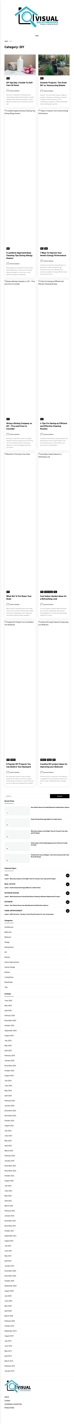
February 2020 (10, 1321)
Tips (46, 248)
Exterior (13, 759)
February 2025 (10, 1055)
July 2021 (8, 1246)
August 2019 (9, 1336)
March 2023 (9, 1151)
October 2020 (9, 1281)
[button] (37, 36)
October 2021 (9, 1231)
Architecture (9, 927)
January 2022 (9, 1216)
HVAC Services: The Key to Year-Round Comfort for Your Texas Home (32, 914)
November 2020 (10, 1276)
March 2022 (9, 1206)
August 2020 (9, 1291)
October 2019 (9, 1326)
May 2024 (8, 1091)
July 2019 (8, 1341)
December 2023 (10, 1111)
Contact (7, 1400)
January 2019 (9, 1371)
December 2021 (10, 1221)
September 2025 (11, 1031)
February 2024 (10, 1101)
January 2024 (9, 1106)
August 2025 (9, 1036)
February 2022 (10, 1211)
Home (7, 1397)
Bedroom (43, 759)
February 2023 (10, 1156)
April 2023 (8, 1146)
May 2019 (8, 1351)
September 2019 (11, 1331)
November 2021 (10, 1226)
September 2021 (11, 1236)
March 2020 (9, 1316)
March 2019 (9, 1361)
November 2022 (10, 1171)
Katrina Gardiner (15, 91)
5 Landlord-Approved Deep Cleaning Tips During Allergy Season (19, 255)
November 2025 (10, 1020)
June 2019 (8, 1346)
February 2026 (10, 1015)
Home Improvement (12, 962)
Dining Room (9, 947)
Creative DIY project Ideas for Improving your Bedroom (53, 765)
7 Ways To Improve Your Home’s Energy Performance (53, 254)
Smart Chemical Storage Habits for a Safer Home (46, 819)
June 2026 (8, 1000)
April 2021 (8, 1261)
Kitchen (7, 972)
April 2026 (8, 1010)
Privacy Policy (9, 1407)
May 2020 (8, 1306)
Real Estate (9, 982)
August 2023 (9, 1126)
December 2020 (10, 1271)
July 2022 (8, 1186)
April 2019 (8, 1356)
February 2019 (10, 1366)
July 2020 (8, 1296)
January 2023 (9, 1161)
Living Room (9, 977)
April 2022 (8, 1201)
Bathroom (8, 932)
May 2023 (8, 1141)
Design (49, 759)
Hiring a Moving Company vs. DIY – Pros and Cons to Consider (19, 426)
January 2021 (9, 1266)
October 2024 (9, 1071)
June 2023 (8, 1136)
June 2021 (8, 1251)
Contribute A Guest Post (13, 1404)
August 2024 (9, 1076)
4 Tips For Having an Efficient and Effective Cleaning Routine (53, 426)
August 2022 (9, 1181)
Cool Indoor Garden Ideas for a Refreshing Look (53, 597)
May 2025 (8, 1046)
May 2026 (8, 1005)
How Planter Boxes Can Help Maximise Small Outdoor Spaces (50, 807)
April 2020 (8, 1311)
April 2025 (8, 1051)
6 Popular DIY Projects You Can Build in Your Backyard (18, 765)
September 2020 (11, 1286)
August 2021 (9, 1241)
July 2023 (8, 1131)
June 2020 (8, 1301)
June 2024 (8, 1086)
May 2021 (8, 1256)
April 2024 (8, 1096)
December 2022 (10, 1166)
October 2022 (9, 1176)
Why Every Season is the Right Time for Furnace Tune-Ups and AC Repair (33, 879)
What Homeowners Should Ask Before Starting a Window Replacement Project (35, 896)
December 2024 (10, 1066)
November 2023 (10, 1116)
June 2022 (8, 1191)
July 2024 (8, 1081)
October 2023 (9, 1121)
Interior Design (48, 592)
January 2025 (9, 1060)
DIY (8, 78)
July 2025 (8, 1041)
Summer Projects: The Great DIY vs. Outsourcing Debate (53, 83)
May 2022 (8, 1196)
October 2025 (9, 1025)
